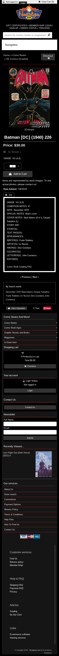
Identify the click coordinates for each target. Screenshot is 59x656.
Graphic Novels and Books (17, 332)
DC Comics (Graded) (17, 59)
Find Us (13, 558)
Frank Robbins (13, 296)
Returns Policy (11, 509)
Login (23, 3)
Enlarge (29, 129)
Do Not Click (16, 614)
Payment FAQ (16, 588)
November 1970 (13, 292)
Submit (30, 438)
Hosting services (18, 638)
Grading (13, 611)
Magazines (9, 337)
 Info (8, 195)
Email (6, 428)
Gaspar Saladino (41, 292)
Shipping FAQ (16, 585)
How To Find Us (11, 524)
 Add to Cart (18, 174)
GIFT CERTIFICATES (16, 25)
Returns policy (16, 562)
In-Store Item (10, 342)
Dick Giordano (37, 296)
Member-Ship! (16, 565)
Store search (10, 494)
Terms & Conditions (13, 514)
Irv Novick (25, 296)
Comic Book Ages (12, 328)
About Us (8, 489)
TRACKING (44, 28)
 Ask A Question (16, 308)
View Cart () (47, 1)
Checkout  (48, 57)
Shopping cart (32, 353)
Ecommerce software (20, 634)
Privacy (13, 591)
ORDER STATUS (28, 28)
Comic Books (19, 55)
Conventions (10, 499)
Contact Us (30, 407)
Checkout (31, 366)
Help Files (9, 519)
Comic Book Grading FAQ (19, 267)
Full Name (8, 420)
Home (6, 55)
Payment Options (12, 504)
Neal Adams (27, 292)
